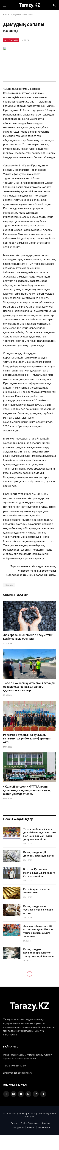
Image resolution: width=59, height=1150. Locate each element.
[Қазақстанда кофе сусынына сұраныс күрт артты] (11, 910)
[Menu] (5, 5)
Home (6, 14)
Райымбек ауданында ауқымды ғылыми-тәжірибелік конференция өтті (27, 738)
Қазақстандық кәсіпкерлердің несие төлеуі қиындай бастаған (38, 953)
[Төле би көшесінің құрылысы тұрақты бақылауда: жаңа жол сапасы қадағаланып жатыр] (29, 664)
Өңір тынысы (11, 40)
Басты (14, 1123)
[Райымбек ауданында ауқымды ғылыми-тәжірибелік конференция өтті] (29, 715)
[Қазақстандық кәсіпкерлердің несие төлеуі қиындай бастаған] (11, 953)
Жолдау (9, 585)
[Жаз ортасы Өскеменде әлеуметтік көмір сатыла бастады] (29, 616)
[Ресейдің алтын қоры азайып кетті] (11, 893)
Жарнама (46, 1123)
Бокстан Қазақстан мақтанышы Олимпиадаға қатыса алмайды (39, 873)
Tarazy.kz (29, 1116)
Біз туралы (18, 1127)
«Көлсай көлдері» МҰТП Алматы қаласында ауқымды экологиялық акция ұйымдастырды (26, 790)
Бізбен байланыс (29, 1123)
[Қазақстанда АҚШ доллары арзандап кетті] (11, 856)
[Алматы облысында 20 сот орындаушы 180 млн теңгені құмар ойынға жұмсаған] (11, 930)
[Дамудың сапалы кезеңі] (29, 64)
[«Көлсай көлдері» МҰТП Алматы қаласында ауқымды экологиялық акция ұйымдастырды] (29, 767)
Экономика (44, 1127)
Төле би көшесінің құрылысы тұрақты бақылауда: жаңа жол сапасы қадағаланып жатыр (29, 687)
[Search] (54, 5)
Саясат (31, 1127)
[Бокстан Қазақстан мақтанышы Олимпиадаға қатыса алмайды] (11, 873)
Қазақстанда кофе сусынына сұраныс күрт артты (38, 910)
